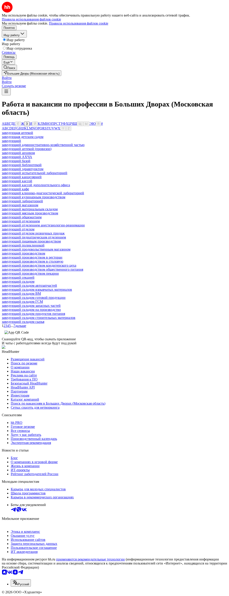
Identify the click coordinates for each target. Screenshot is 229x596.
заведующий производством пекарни (30, 273)
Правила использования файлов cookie (78, 23)
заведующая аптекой (17, 133)
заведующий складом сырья (23, 322)
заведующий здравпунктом (22, 169)
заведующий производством (23, 253)
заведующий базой (16, 161)
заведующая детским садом (22, 137)
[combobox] (21, 583)
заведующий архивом (18, 153)
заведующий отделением (21, 221)
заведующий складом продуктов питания (33, 314)
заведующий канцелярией (22, 177)
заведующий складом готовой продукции (34, 297)
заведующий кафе (15, 189)
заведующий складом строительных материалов (38, 318)
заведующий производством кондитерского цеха (39, 265)
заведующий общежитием (22, 217)
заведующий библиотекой (22, 165)
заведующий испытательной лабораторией (34, 173)
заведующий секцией (18, 277)
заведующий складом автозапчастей (29, 285)
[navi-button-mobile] (6, 91)
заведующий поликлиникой (23, 245)
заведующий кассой (17, 181)
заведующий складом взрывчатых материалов (37, 289)
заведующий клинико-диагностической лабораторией (43, 193)
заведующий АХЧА (17, 157)
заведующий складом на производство (31, 310)
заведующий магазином (20, 205)
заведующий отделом (18, 229)
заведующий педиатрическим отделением (34, 237)
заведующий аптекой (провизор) (26, 149)
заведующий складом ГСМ (22, 301)
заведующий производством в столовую (32, 261)
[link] (9, 67)
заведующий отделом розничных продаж (33, 233)
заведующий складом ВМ (21, 293)
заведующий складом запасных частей (31, 305)
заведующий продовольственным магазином (36, 249)
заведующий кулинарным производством (33, 197)
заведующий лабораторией (22, 201)
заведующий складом (18, 281)
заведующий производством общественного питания (42, 269)
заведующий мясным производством (30, 213)
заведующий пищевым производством (31, 241)
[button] (7, 78)
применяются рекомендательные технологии (90, 559)
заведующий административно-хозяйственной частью (43, 145)
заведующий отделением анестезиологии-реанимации (43, 225)
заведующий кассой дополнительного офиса (36, 185)
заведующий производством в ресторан (32, 257)
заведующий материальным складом (30, 209)
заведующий (11, 141)
